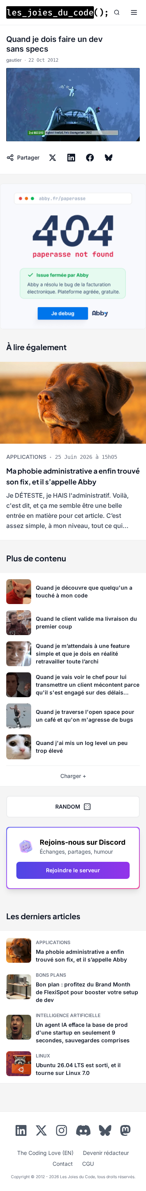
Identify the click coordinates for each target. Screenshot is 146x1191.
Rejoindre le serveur (73, 870)
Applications (26, 456)
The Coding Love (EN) (45, 1152)
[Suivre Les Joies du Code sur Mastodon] (125, 1132)
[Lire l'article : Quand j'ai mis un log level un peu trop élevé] (73, 746)
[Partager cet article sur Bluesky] (109, 158)
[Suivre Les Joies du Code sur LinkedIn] (21, 1132)
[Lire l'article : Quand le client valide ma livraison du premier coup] (73, 622)
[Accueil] (56, 12)
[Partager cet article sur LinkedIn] (71, 158)
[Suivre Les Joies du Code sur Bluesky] (105, 1132)
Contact (63, 1163)
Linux (43, 1056)
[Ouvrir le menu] (134, 12)
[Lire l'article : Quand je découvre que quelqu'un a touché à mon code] (73, 591)
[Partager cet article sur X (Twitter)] (53, 158)
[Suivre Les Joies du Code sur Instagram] (61, 1132)
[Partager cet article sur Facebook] (90, 158)
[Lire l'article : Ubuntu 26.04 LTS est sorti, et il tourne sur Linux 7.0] (73, 1063)
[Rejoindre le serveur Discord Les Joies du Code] (83, 1130)
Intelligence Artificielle (68, 1015)
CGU (88, 1163)
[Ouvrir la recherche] (117, 12)
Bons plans (51, 975)
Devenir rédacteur (106, 1152)
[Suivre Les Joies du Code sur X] (41, 1132)
